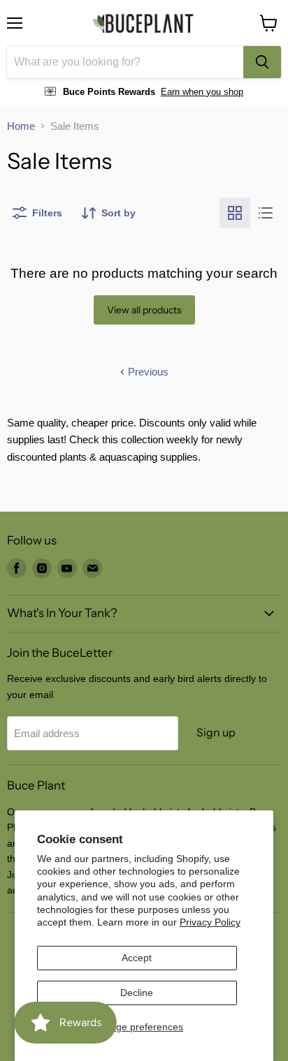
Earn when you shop (202, 92)
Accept (137, 957)
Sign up (216, 732)
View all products (144, 310)
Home (21, 126)
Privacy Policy (210, 922)
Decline (136, 992)
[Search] (262, 62)
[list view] (265, 213)
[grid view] (234, 213)
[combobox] (125, 62)
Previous (146, 372)
